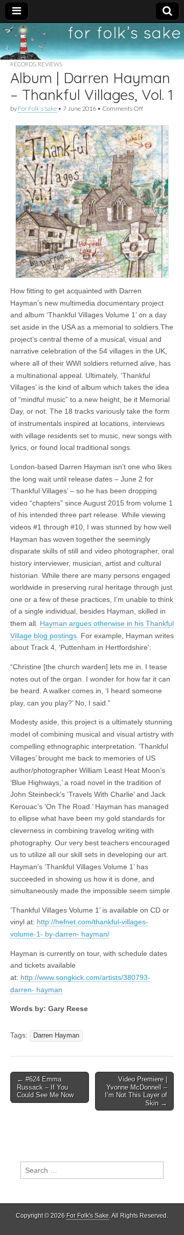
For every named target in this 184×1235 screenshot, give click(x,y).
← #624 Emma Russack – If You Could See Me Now (45, 1087)
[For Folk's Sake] (92, 41)
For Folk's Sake (37, 108)
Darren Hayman (56, 1035)
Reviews (50, 64)
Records (23, 64)
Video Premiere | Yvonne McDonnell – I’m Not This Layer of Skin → (136, 1091)
